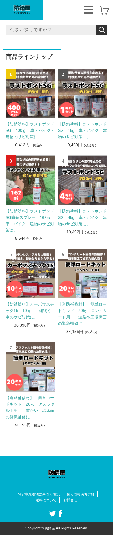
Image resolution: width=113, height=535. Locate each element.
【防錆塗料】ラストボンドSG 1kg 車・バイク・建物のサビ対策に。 (82, 130)
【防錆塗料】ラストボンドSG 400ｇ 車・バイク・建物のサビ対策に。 (30, 130)
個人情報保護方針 (80, 494)
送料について (46, 500)
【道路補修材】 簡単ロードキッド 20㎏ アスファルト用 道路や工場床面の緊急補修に (30, 407)
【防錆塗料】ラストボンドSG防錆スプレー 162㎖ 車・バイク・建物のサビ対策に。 (30, 221)
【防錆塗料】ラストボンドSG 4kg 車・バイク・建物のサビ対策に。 (82, 217)
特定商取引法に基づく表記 (39, 494)
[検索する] (101, 30)
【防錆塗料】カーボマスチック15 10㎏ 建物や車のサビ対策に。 (30, 310)
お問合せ (70, 500)
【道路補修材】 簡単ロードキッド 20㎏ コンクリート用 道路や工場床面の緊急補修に (82, 314)
